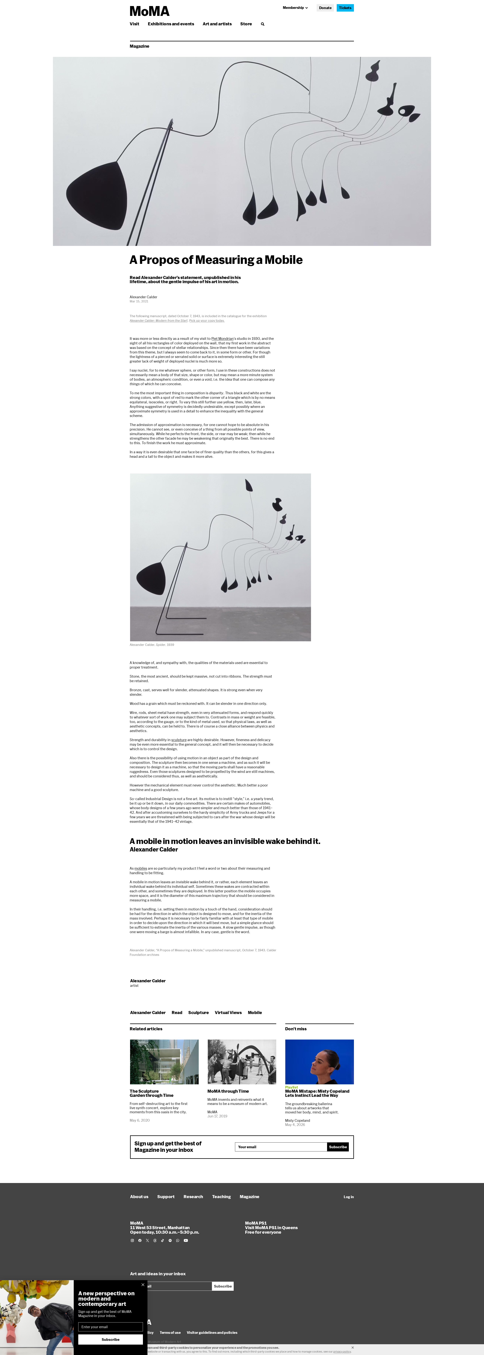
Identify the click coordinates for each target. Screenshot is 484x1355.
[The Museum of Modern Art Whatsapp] (178, 1240)
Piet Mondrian (222, 338)
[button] (221, 557)
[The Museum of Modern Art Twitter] (147, 1240)
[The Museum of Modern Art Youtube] (186, 1240)
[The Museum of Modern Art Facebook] (140, 1240)
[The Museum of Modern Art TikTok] (162, 1240)
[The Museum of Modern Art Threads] (155, 1240)
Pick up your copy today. (207, 320)
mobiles (140, 868)
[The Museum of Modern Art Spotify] (170, 1240)
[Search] (262, 24)
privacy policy (342, 1351)
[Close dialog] (143, 1285)
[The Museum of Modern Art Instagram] (132, 1240)
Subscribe (338, 1147)
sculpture (179, 740)
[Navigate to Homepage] (150, 11)
